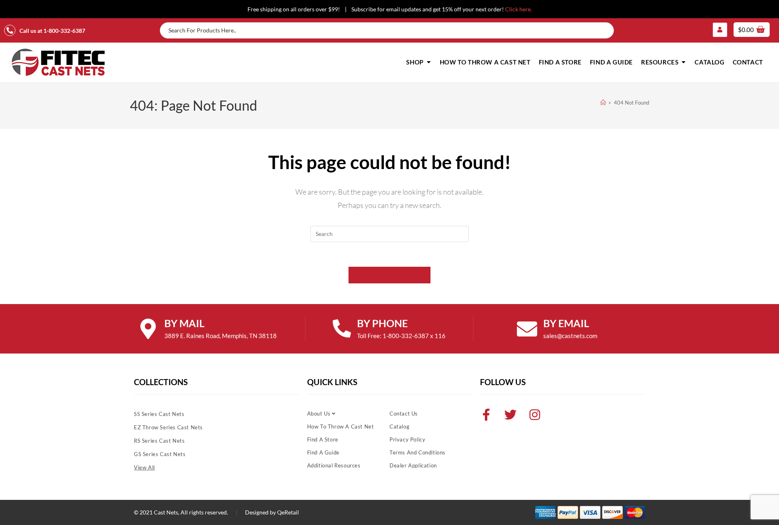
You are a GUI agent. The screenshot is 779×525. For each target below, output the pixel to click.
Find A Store (322, 439)
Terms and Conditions (417, 452)
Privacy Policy (407, 439)
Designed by (260, 512)
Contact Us (404, 413)
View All (144, 467)
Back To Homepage (389, 275)
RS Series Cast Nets (159, 440)
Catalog (399, 426)
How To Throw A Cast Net (340, 426)
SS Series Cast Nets (159, 414)
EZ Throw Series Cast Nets (168, 427)
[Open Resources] (683, 62)
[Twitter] (510, 415)
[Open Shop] (429, 62)
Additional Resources (334, 465)
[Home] (603, 102)
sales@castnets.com (570, 335)
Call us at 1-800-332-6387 (52, 30)
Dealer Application (413, 465)
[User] (719, 29)
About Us (319, 413)
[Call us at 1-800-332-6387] (9, 30)
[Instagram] (535, 415)
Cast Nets (166, 512)
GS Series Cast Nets (159, 454)
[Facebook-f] (486, 415)
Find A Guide (323, 452)
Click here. (518, 9)
